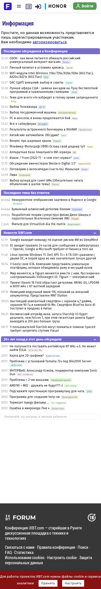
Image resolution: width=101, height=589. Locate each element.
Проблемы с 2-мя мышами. (29, 380)
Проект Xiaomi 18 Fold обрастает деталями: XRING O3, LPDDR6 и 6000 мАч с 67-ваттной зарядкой (54, 284)
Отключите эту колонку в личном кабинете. (35, 417)
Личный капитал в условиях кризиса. (37, 67)
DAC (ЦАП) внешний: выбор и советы (36, 82)
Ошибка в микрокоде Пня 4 (29, 408)
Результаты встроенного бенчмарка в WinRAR (43, 129)
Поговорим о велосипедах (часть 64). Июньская (45, 169)
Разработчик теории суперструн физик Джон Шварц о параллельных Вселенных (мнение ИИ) (51, 216)
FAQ (8, 552)
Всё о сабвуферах (23, 124)
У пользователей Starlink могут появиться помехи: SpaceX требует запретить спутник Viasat (52, 328)
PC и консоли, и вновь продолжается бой (40, 118)
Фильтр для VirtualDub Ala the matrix (39, 224)
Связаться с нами (19, 547)
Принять (48, 583)
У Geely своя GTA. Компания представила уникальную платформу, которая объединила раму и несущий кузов (51, 265)
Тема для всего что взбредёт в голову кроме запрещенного (54, 97)
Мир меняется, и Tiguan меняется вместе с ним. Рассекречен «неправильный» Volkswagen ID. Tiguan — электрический (54, 275)
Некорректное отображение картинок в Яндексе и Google (54, 200)
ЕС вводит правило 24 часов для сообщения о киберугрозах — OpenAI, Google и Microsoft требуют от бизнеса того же (54, 247)
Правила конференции (56, 547)
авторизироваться (50, 42)
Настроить (73, 583)
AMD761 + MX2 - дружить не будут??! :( (36, 385)
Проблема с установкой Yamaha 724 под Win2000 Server (50, 361)
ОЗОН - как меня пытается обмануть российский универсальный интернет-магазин (45, 60)
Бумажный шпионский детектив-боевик (41, 209)
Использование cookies (25, 557)
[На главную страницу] (8, 6)
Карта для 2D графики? (27, 355)
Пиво (13, 175)
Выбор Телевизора (23, 107)
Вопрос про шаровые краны (30, 141)
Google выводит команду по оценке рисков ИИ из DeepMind (54, 240)
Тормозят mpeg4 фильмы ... (29, 402)
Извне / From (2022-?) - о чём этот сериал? (41, 158)
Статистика (23, 552)
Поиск (83, 547)
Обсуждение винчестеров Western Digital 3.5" (43, 163)
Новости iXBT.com (18, 233)
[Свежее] (28, 6)
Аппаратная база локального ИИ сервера (40, 152)
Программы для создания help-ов (35, 397)
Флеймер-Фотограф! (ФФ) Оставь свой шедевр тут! (47, 146)
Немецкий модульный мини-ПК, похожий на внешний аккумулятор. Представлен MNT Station (49, 293)
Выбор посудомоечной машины (33, 112)
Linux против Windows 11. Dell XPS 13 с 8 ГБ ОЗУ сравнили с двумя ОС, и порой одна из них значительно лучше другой (53, 256)
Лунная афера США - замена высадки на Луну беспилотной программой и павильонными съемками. (54, 90)
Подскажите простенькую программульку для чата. (47, 391)
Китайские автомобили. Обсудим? (34, 135)
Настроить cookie (62, 557)
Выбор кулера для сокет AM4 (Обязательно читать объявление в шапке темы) (46, 182)
